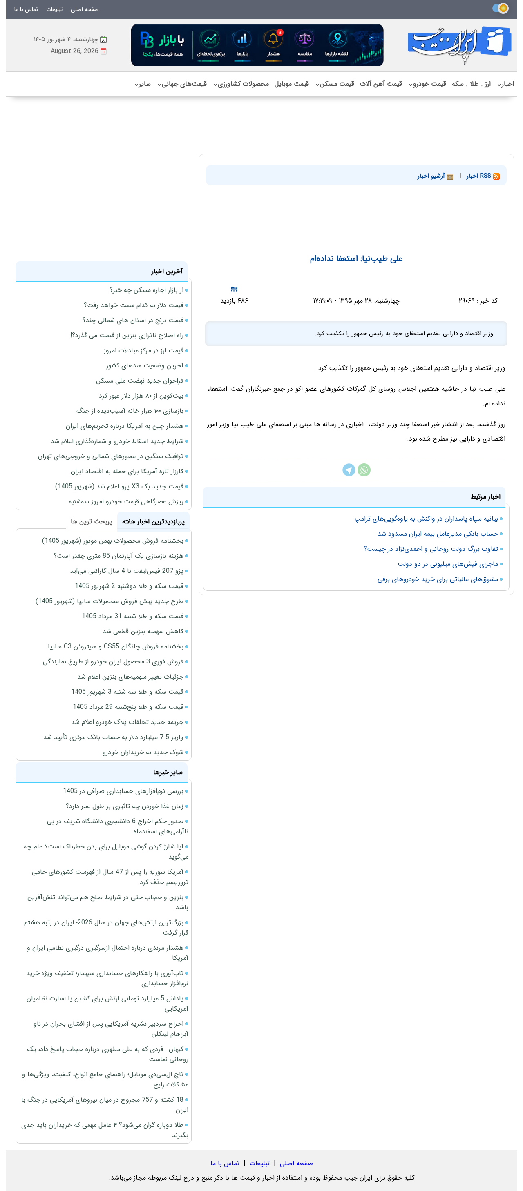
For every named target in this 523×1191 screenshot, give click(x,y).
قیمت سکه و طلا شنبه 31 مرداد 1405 (132, 616)
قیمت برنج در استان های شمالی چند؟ (133, 320)
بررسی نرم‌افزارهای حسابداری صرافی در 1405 (123, 791)
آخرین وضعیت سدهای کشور (144, 366)
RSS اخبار (480, 176)
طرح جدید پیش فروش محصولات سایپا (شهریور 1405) (109, 601)
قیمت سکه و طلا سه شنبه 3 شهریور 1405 (127, 692)
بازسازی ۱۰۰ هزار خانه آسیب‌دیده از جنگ (129, 411)
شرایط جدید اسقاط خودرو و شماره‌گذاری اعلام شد (117, 441)
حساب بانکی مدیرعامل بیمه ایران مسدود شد (438, 534)
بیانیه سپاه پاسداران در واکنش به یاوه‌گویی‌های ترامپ (426, 519)
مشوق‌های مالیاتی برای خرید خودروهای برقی (438, 579)
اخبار (505, 84)
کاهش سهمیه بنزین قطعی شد (143, 631)
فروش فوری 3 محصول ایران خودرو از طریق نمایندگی (113, 662)
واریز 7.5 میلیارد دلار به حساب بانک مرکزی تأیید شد (113, 737)
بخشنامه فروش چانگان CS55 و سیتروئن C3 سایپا (115, 646)
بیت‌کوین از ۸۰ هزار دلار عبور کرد (141, 396)
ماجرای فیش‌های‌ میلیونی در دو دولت (448, 564)
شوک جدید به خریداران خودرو (143, 752)
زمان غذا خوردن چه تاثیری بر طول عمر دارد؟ (124, 806)
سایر (142, 84)
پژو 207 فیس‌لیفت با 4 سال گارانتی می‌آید (126, 571)
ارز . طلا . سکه (471, 84)
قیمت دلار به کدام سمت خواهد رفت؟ (133, 305)
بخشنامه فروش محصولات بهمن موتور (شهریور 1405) (112, 541)
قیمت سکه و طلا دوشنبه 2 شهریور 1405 (129, 586)
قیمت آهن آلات (381, 84)
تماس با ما (26, 9)
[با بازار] (258, 45)
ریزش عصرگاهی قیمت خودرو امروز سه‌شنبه (126, 501)
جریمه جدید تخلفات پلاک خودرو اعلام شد (127, 722)
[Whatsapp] (364, 475)
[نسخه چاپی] (234, 289)
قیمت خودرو (427, 84)
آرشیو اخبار (432, 176)
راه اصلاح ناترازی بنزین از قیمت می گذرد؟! (126, 335)
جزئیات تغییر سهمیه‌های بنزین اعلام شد (130, 677)
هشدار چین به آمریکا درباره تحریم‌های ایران (124, 426)
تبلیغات (54, 9)
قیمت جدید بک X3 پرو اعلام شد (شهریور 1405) (119, 486)
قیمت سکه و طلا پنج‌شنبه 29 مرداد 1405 (128, 707)
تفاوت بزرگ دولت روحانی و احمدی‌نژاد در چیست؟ (431, 549)
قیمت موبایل (292, 84)
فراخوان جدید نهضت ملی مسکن (139, 381)
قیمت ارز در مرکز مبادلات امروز (143, 350)
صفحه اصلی (85, 9)
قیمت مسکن (334, 84)
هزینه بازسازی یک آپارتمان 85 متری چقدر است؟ (118, 556)
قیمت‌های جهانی (181, 84)
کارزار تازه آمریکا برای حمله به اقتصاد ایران (127, 471)
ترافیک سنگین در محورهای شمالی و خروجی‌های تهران (110, 456)
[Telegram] (348, 475)
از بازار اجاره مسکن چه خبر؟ (146, 290)
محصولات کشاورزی (240, 84)
